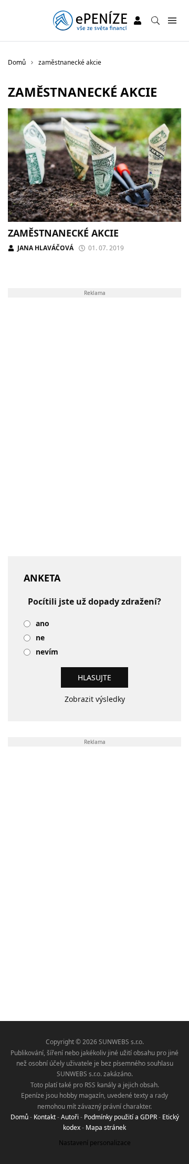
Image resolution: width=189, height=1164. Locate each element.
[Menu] (172, 21)
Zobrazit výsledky (95, 699)
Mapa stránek (106, 1127)
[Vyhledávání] (155, 20)
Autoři (70, 1116)
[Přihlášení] (137, 20)
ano (42, 623)
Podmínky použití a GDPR (120, 1116)
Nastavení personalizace (95, 1142)
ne (40, 638)
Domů (19, 1116)
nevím (47, 652)
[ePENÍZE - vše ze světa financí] (90, 20)
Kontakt (45, 1116)
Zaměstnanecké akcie (63, 233)
